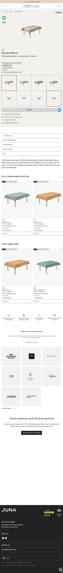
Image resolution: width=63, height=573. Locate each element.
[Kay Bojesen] (11, 356)
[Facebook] (3, 538)
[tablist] (31, 145)
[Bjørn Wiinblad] (51, 376)
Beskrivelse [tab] (8, 136)
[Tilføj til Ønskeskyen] (59, 110)
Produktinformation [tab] (9, 140)
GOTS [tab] (3, 153)
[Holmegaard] (11, 376)
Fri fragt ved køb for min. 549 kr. (33, 1)
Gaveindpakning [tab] (7, 144)
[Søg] (57, 6)
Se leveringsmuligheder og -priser (12, 72)
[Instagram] (6, 538)
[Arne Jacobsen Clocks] (31, 396)
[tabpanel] (31, 164)
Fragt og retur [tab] (7, 149)
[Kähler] (31, 356)
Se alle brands (6, 408)
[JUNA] (11, 396)
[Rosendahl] (51, 356)
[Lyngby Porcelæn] (31, 376)
